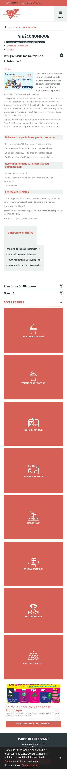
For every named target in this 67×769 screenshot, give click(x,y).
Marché (10, 49)
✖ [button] (60, 758)
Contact (14, 3)
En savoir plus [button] (29, 765)
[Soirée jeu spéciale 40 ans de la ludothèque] (33, 693)
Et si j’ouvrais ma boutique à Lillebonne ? (26, 42)
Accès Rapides (14, 302)
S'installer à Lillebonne (17, 45)
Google (8, 761)
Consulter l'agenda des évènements (32, 724)
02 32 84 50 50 (34, 3)
